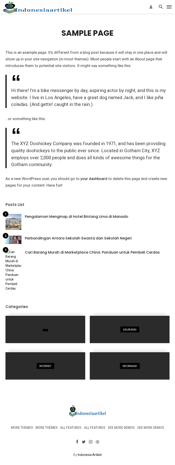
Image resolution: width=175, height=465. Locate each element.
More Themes (22, 427)
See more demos (121, 427)
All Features (70, 427)
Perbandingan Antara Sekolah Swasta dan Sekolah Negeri (78, 238)
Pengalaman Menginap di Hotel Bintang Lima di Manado (76, 216)
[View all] (45, 329)
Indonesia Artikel (90, 455)
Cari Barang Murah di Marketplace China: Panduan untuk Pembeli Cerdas (92, 252)
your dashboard (93, 178)
